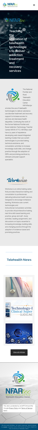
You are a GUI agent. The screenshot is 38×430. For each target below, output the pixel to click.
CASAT (5, 427)
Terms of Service (26, 408)
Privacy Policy (13, 408)
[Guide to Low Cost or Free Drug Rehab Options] (19, 287)
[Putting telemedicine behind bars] (19, 333)
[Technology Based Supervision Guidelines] (19, 310)
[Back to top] (33, 426)
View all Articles (19, 352)
